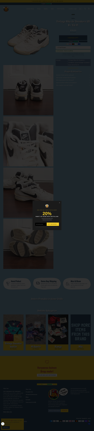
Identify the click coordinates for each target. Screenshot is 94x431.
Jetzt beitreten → (53, 224)
